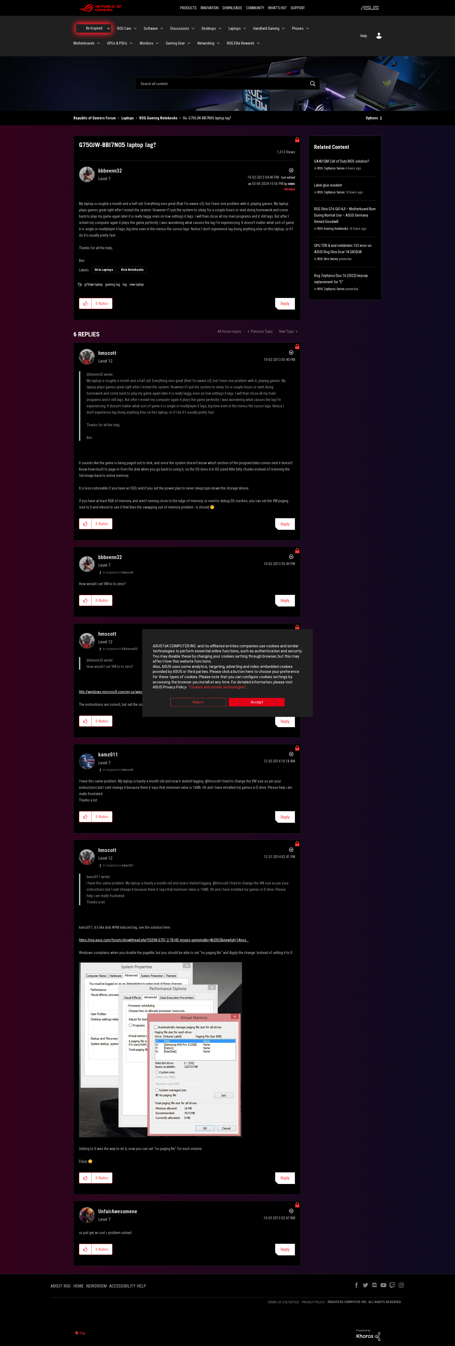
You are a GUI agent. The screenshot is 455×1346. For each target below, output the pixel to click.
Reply (285, 303)
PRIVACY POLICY (313, 1302)
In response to (118, 572)
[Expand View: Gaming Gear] (188, 43)
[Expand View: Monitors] (157, 43)
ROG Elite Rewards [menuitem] (240, 43)
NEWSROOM (96, 1286)
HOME (78, 1286)
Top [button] (82, 1333)
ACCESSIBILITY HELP (127, 1286)
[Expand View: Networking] (218, 43)
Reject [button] (198, 702)
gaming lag (112, 284)
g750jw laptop (93, 284)
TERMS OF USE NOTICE (283, 1302)
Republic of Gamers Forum (94, 118)
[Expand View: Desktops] (219, 28)
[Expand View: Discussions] (193, 28)
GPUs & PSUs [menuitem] (117, 43)
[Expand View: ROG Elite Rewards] (258, 43)
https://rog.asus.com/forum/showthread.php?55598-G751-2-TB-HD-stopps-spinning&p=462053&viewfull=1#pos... (164, 940)
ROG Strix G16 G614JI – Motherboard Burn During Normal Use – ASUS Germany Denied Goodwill (345, 215)
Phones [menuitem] (298, 28)
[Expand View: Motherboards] (98, 43)
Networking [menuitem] (205, 43)
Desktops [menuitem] (209, 28)
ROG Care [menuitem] (124, 28)
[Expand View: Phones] (307, 28)
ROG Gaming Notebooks (158, 118)
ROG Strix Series (327, 259)
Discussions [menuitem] (179, 28)
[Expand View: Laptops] (244, 28)
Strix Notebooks (132, 270)
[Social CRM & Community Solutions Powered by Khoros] (368, 1335)
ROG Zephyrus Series (331, 168)
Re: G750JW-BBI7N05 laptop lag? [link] (207, 118)
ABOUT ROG (61, 1286)
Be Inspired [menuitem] (94, 28)
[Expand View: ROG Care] (135, 28)
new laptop (137, 284)
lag (125, 284)
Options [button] (372, 118)
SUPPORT (298, 8)
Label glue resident (328, 185)
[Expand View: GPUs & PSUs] (131, 43)
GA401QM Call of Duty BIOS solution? (341, 161)
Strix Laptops (104, 270)
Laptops (127, 118)
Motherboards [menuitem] (84, 43)
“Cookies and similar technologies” (217, 687)
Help (363, 36)
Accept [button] (257, 702)
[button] (85, 303)
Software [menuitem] (151, 28)
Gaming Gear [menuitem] (175, 43)
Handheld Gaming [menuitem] (266, 28)
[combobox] (227, 83)
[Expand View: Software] (161, 28)
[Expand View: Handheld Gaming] (283, 28)
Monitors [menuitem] (146, 43)
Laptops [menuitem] (235, 28)
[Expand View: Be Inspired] (108, 28)
